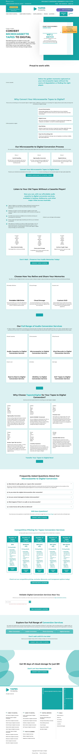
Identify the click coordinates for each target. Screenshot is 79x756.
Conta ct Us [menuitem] (59, 721)
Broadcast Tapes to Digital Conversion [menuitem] (11, 718)
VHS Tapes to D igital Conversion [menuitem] (12, 715)
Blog (57, 3)
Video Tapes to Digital (11, 13)
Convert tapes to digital (39, 671)
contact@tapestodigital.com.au (14, 3)
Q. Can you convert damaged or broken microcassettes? (23, 497)
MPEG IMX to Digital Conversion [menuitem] (12, 736)
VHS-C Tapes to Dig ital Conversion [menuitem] (12, 729)
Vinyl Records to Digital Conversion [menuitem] (30, 720)
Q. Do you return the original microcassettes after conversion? (25, 492)
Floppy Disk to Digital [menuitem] (44, 727)
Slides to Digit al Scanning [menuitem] (28, 736)
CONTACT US (63, 14)
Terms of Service (43, 753)
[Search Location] (30, 602)
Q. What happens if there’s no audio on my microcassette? (24, 502)
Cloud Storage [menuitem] (43, 724)
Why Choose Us (63, 3)
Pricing (46, 13)
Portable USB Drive (16, 300)
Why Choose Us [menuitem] (60, 715)
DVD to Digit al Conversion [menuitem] (11, 740)
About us (70, 3)
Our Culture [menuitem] (59, 719)
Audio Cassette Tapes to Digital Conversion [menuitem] (29, 716)
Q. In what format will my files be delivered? (19, 506)
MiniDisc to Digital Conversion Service (39, 378)
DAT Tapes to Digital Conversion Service (62, 378)
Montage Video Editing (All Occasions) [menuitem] (45, 718)
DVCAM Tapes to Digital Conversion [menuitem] (13, 724)
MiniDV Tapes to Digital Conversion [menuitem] (13, 722)
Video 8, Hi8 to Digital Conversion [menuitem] (12, 727)
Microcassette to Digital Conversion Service (39, 352)
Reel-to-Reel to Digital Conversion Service (16, 378)
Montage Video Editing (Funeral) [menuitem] (46, 720)
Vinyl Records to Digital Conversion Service (62, 352)
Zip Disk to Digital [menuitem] (43, 729)
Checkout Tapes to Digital (39, 263)
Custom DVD (62, 300)
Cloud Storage (39, 300)
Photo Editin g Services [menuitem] (44, 722)
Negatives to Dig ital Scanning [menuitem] (29, 738)
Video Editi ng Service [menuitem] (44, 715)
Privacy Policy (35, 753)
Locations (51, 13)
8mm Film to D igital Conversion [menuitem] (12, 720)
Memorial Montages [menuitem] (61, 726)
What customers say (67, 9)
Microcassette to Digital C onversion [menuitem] (30, 718)
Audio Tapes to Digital (25, 13)
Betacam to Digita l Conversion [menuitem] (12, 734)
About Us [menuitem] (59, 717)
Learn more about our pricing (39, 582)
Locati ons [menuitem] (59, 723)
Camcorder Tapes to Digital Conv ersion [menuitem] (11, 732)
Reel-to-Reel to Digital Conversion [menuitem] (29, 724)
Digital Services (37, 13)
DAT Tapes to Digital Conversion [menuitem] (29, 727)
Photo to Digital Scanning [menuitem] (28, 734)
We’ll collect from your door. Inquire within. (14, 10)
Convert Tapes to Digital (39, 517)
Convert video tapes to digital (39, 642)
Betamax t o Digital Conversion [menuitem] (12, 738)
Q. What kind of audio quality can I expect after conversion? (24, 484)
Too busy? (14, 7)
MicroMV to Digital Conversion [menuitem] (12, 742)
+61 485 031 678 (28, 3)
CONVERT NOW (12, 569)
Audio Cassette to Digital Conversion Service (17, 352)
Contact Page (50, 514)
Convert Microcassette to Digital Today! (39, 175)
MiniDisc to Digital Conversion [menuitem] (29, 722)
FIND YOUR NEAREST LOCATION (39, 609)
